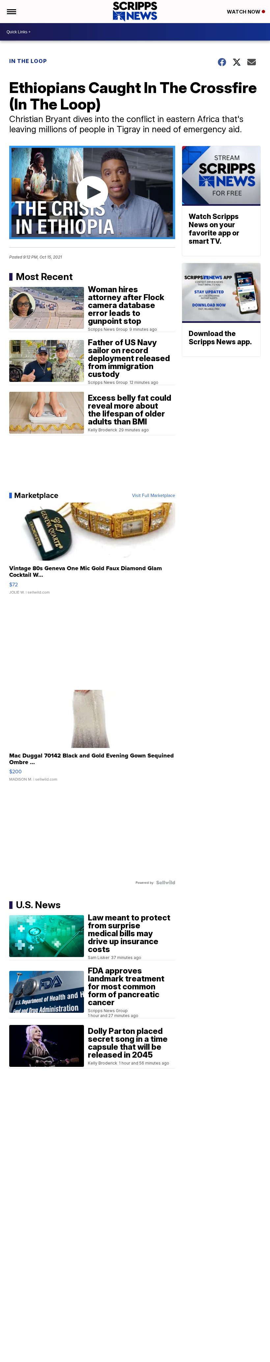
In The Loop (28, 61)
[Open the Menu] (11, 11)
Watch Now (244, 12)
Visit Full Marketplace (153, 495)
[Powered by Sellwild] (165, 882)
